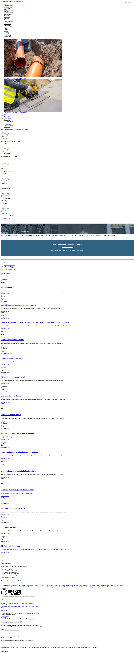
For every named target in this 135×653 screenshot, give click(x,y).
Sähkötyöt (6, 11)
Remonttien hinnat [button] (8, 5)
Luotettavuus (15, 613)
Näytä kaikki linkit (5, 616)
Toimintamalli (25, 606)
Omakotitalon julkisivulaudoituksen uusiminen (19, 452)
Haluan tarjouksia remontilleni (8, 577)
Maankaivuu (76, 585)
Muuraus (6, 31)
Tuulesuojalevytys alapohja (11, 396)
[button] (6, 122)
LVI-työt (6, 22)
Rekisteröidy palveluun (6, 606)
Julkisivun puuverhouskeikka (12, 340)
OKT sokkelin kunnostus (10, 546)
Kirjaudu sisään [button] (7, 118)
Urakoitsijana (7, 120)
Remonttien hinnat (8, 7)
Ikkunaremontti (7, 26)
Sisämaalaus (7, 17)
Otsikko (3, 629)
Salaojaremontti (7, 287)
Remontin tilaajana (8, 121)
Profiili (5, 115)
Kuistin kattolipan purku (11, 415)
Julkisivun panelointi (9, 267)
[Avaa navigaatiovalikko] (24, 1)
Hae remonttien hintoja (6, 584)
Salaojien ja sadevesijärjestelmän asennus (17, 433)
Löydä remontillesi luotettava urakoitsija (11, 231)
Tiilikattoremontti (103, 585)
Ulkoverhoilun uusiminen (11, 527)
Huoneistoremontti (8, 19)
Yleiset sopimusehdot (24, 613)
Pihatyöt (6, 28)
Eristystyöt (6, 33)
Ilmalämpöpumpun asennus (52, 585)
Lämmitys (6, 29)
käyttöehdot (32, 619)
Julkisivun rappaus (8, 266)
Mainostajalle (4, 610)
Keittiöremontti (7, 8)
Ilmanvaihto (7, 25)
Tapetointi (6, 18)
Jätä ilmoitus (128, 2)
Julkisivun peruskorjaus (9, 265)
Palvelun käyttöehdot (34, 606)
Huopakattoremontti (33, 585)
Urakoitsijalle (7, 117)
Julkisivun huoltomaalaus (11, 358)
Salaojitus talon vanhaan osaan (13, 508)
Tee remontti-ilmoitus (6, 603)
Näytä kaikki (4, 588)
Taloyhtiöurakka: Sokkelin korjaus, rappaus (18, 305)
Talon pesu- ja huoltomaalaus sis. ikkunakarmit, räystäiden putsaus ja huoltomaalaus (35, 322)
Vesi (80, 585)
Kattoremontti (7, 14)
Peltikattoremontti (68, 585)
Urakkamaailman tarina (6, 613)
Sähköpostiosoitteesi (6, 637)
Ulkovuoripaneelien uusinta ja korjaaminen (18, 471)
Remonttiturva (15, 603)
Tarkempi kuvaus (5, 293)
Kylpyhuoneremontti (9, 10)
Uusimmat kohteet (17, 606)
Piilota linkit (4, 617)
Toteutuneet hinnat (25, 231)
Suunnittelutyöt (7, 36)
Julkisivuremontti (119, 585)
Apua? (5, 114)
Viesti (2, 636)
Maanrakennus (7, 24)
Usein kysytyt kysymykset (7, 609)
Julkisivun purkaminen (9, 269)
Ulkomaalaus (7, 15)
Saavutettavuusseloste (35, 613)
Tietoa (5, 4)
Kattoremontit (111, 585)
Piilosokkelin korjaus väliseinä (13, 377)
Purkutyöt (6, 32)
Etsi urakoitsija (31, 603)
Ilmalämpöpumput (8, 12)
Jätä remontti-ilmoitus (67, 248)
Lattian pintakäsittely (9, 21)
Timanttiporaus (7, 35)
